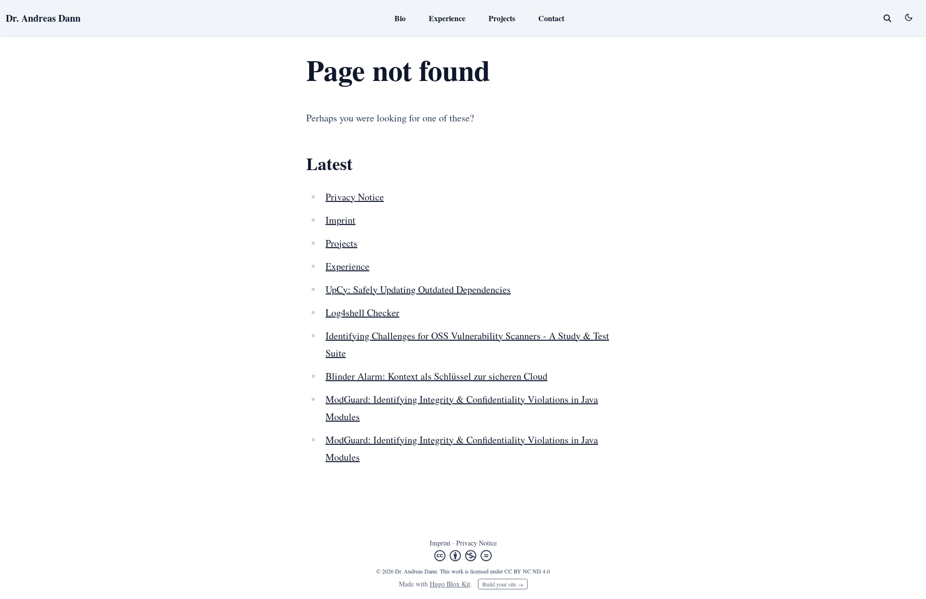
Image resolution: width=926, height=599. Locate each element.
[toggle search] (887, 18)
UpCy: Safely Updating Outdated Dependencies (418, 289)
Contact (551, 18)
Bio (400, 18)
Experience (447, 18)
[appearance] (908, 17)
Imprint (340, 219)
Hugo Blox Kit (450, 583)
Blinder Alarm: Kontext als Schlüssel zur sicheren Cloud (436, 376)
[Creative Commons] (463, 555)
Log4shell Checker (362, 312)
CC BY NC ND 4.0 (527, 571)
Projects (502, 18)
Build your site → (502, 584)
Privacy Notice (355, 196)
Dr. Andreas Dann (43, 18)
